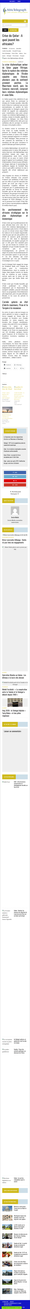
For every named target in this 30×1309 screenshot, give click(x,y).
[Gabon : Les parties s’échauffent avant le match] (7, 1182)
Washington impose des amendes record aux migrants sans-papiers (20, 1217)
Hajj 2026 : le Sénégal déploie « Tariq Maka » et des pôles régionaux (14, 713)
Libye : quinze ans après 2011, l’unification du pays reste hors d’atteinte (14, 462)
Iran (25, 53)
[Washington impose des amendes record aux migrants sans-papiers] (7, 1219)
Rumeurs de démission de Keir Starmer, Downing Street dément (20, 1236)
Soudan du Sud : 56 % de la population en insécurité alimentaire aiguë (20, 1254)
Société (4, 672)
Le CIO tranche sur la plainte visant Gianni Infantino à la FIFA (19, 1226)
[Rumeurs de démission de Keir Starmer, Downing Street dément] (7, 1238)
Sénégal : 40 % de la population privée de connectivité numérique (14, 444)
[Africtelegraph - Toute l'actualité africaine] (15, 11)
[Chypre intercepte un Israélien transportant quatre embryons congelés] (7, 1274)
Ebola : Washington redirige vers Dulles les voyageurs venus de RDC (20, 1291)
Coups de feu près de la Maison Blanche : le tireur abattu (20, 1282)
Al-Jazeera (12, 48)
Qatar (4, 56)
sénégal (9, 56)
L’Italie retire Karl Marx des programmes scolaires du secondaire (21, 1263)
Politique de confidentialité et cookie (12, 1303)
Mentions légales (8, 1305)
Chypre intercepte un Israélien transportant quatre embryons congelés (20, 1272)
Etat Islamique (6, 53)
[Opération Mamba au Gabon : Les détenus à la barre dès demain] (15, 670)
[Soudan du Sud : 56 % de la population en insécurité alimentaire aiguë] (7, 1256)
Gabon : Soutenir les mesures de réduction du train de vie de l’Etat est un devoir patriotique (20, 913)
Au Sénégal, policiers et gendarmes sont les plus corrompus (20, 1041)
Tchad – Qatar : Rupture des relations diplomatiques (6, 395)
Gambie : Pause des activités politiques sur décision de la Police (20, 1051)
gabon (21, 53)
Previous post (16, 492)
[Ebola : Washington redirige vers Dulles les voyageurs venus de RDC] (7, 1293)
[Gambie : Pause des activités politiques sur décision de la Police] (7, 1172)
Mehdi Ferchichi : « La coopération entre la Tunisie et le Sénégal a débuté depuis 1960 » (14, 692)
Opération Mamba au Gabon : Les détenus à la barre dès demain (14, 676)
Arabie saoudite (6, 51)
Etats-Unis (15, 53)
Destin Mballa (12, 61)
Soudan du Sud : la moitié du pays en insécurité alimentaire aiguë (20, 1245)
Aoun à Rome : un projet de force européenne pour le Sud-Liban (12, 456)
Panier (19, 1)
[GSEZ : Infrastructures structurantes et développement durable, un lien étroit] (7, 905)
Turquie (22, 56)
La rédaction (5, 1301)
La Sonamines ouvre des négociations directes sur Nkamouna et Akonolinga (13, 438)
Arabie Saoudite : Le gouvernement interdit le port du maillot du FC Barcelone (19, 396)
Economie (5, 537)
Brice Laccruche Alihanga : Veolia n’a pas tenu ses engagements (14, 541)
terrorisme (15, 56)
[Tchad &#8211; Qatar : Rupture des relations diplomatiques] (7, 389)
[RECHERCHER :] (15, 25)
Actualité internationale (10, 1202)
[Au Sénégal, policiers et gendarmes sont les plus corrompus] (7, 1044)
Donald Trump (16, 51)
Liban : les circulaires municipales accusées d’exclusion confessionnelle (15, 450)
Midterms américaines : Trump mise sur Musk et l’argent (20, 1208)
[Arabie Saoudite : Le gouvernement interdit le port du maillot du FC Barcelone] (19, 389)
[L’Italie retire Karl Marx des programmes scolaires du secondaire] (7, 1265)
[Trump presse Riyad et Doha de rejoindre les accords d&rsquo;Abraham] (7, 410)
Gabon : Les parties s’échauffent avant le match (19, 1180)
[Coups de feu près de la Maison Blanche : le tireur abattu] (7, 1284)
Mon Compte (12, 1)
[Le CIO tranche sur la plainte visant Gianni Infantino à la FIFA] (7, 1228)
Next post (14, 494)
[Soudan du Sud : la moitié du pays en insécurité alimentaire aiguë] (7, 1247)
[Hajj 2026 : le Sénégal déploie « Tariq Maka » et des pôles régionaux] (15, 706)
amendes (18, 48)
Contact (12, 1301)
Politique (11, 537)
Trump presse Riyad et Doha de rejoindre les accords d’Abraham (7, 416)
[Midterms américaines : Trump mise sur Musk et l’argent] (7, 1210)
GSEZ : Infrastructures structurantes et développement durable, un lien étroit (21, 784)
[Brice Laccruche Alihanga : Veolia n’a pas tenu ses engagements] (15, 535)
